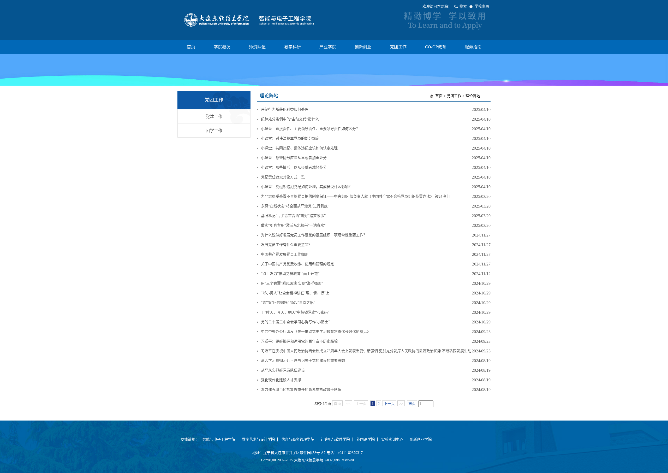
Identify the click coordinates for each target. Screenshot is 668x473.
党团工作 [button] (398, 47)
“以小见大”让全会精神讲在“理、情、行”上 (295, 293)
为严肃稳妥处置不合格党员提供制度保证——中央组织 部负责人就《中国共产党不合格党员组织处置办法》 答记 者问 (355, 196)
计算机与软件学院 (335, 439)
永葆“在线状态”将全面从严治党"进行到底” (295, 206)
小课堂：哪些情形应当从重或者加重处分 (294, 158)
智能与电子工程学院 (218, 439)
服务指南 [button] (473, 47)
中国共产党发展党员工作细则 (284, 254)
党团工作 (454, 96)
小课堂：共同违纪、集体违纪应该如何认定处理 (299, 148)
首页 (439, 96)
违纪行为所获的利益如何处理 (284, 109)
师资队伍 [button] (257, 47)
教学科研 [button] (292, 47)
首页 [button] (191, 47)
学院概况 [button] (222, 47)
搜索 (463, 6)
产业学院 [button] (327, 47)
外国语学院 (365, 439)
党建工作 (214, 116)
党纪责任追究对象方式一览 (283, 177)
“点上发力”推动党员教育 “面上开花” (290, 274)
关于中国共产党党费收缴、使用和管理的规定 (297, 264)
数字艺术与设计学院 (258, 439)
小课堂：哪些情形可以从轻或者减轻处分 (294, 167)
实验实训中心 (392, 439)
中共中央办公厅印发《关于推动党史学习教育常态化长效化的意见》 (316, 332)
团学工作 (214, 130)
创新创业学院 (421, 439)
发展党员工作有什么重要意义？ (286, 245)
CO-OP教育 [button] (435, 47)
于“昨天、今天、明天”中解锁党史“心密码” (295, 312)
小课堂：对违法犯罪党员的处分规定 (290, 138)
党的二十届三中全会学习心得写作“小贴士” (295, 322)
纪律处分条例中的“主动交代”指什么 (290, 119)
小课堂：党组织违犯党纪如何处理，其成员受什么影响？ (306, 187)
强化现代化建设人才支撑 (281, 380)
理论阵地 (473, 96)
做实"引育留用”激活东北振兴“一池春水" (293, 225)
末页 (412, 404)
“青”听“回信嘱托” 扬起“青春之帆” (288, 303)
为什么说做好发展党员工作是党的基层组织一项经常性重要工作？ (314, 235)
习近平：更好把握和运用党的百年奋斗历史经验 (299, 341)
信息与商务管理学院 (297, 439)
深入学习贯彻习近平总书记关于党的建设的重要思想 (303, 361)
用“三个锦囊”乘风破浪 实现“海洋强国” (292, 283)
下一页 (389, 404)
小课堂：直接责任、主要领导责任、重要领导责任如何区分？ (310, 129)
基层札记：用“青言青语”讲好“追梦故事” (293, 216)
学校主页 (482, 6)
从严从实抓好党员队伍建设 (283, 370)
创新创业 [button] (363, 47)
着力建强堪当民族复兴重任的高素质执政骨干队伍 (301, 390)
